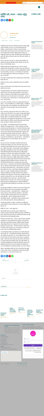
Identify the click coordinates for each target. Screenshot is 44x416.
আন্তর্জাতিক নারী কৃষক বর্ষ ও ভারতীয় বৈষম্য (37, 163)
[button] (11, 3)
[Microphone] (9, 1)
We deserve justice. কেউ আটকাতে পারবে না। (36, 99)
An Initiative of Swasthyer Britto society (12, 325)
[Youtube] (7, 1)
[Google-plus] (5, 1)
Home (29, 0)
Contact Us (36, 0)
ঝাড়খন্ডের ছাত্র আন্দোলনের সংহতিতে (36, 42)
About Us (32, 0)
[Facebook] (1, 1)
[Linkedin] (7, 20)
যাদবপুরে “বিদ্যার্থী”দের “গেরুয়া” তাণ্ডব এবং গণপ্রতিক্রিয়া (35, 70)
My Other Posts (13, 37)
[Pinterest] (10, 20)
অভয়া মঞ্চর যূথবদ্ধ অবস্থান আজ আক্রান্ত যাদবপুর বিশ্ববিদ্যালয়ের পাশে (36, 131)
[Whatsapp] (12, 20)
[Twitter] (3, 1)
